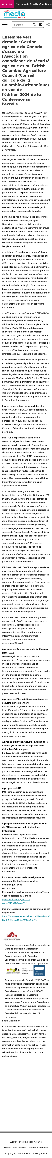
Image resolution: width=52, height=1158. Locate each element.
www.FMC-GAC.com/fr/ (14, 903)
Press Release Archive (30, 1141)
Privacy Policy (39, 1153)
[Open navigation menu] (4, 24)
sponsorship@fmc (11, 899)
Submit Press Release (15, 1147)
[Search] (34, 24)
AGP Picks (7, 4)
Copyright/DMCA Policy (17, 1153)
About (13, 1141)
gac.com (25, 899)
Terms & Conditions (38, 1147)
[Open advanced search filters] (40, 24)
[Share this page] (48, 24)
